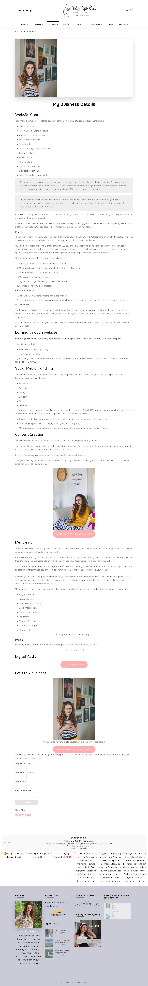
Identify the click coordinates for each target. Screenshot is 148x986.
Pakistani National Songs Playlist (62, 951)
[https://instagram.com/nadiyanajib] (77, 903)
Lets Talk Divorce (61, 930)
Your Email (24, 772)
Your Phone (20, 781)
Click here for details (74, 664)
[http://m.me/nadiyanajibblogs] (96, 903)
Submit (26, 802)
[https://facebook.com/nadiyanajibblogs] (90, 903)
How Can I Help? (23, 790)
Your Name (24, 763)
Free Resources (93, 25)
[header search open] (127, 10)
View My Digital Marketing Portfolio (74, 749)
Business (37, 25)
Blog (65, 25)
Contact (122, 25)
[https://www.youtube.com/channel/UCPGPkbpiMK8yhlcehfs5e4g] (84, 903)
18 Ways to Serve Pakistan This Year (62, 941)
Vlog (77, 25)
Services (52, 25)
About (23, 25)
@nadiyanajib (78, 837)
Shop (110, 25)
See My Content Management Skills (74, 533)
